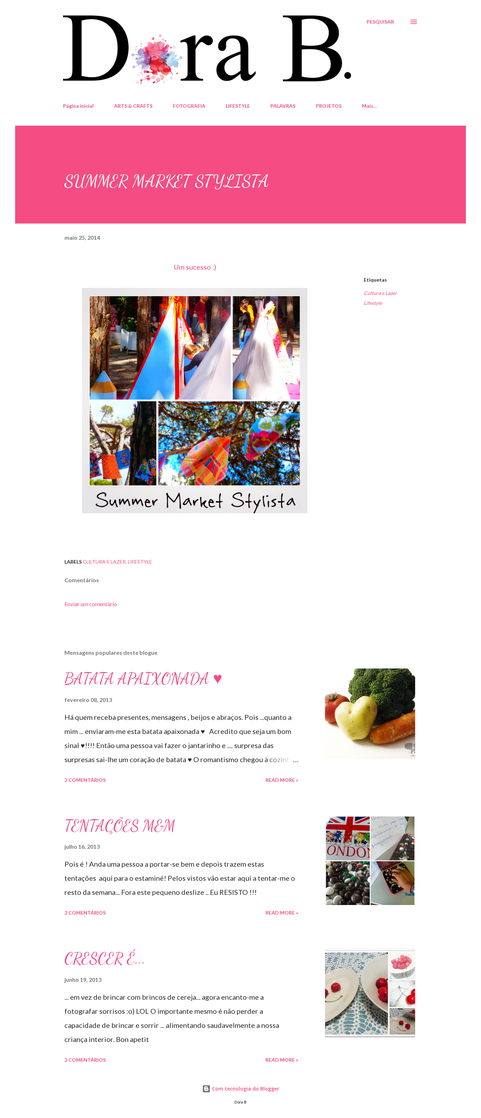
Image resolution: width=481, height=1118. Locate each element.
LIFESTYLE (238, 106)
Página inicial (78, 106)
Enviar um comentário (90, 604)
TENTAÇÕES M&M (119, 826)
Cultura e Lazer (380, 293)
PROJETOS (329, 106)
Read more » (282, 780)
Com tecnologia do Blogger (245, 1088)
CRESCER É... (104, 958)
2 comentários (85, 780)
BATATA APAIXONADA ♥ (143, 679)
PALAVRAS (282, 106)
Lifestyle (373, 303)
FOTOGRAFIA (189, 106)
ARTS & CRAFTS (133, 106)
